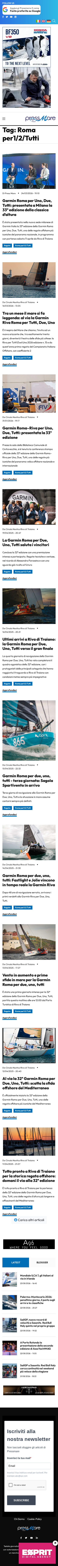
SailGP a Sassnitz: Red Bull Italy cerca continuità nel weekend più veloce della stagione (38, 1368)
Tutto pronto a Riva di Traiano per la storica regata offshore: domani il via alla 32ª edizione (29, 1176)
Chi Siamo (19, 1519)
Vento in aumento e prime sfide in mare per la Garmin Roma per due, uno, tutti (26, 980)
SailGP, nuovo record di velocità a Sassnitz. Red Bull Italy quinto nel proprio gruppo (37, 1322)
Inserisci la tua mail (18, 1458)
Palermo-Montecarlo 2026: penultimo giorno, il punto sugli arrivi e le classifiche (37, 1300)
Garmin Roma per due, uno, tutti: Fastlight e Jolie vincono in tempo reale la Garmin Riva (28, 880)
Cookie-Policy (34, 1519)
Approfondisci (9, 252)
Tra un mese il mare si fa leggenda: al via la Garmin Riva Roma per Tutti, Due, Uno (28, 318)
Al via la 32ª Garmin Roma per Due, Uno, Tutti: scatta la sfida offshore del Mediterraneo (28, 1083)
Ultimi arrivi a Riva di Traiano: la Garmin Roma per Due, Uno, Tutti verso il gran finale (29, 644)
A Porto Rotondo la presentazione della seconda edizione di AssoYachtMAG (36, 1345)
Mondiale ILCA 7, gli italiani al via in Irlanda (36, 1277)
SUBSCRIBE (21, 1500)
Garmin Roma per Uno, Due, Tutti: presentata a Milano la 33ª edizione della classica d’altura (27, 207)
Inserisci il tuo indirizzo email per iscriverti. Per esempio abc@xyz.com (27, 1474)
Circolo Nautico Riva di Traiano (20, 302)
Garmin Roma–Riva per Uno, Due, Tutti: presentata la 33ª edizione (27, 433)
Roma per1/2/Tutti (23, 245)
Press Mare (10, 193)
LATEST (15, 1262)
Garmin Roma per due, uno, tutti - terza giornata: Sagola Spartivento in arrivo (27, 780)
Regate (7, 245)
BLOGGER (42, 1262)
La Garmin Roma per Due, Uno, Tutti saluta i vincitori (25, 542)
